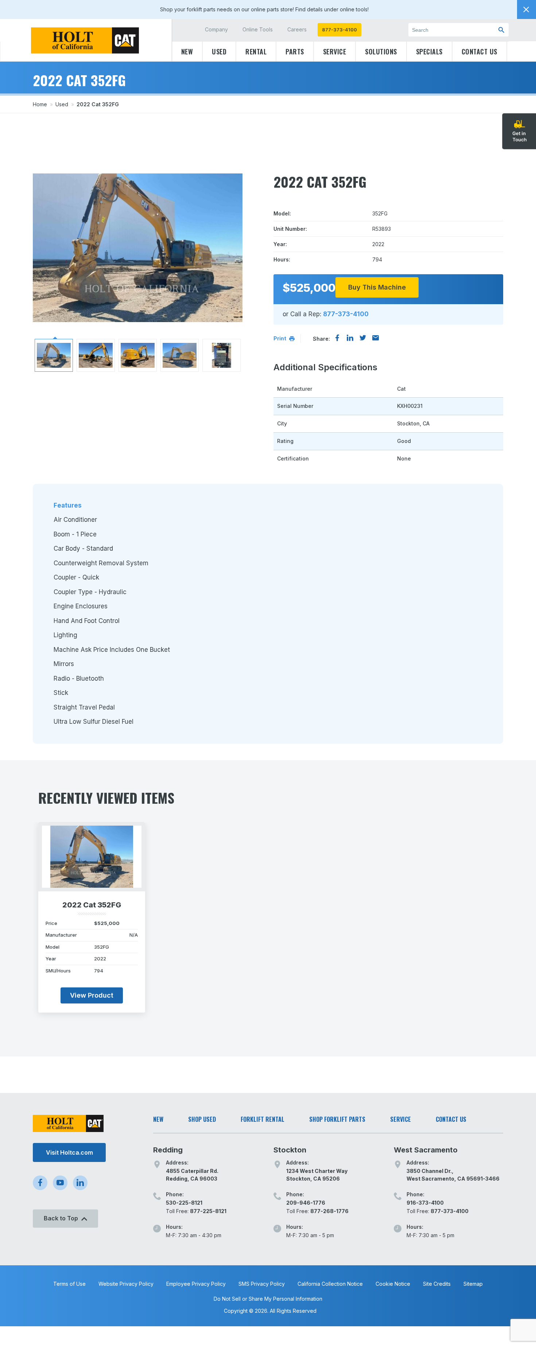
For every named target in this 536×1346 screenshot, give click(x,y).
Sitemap (473, 1284)
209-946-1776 (305, 1203)
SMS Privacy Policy (261, 1284)
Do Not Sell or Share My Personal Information (268, 1299)
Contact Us (479, 51)
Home (40, 104)
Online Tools (257, 29)
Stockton (289, 1150)
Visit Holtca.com (69, 1152)
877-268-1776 (329, 1211)
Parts (295, 51)
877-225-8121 (208, 1211)
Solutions (381, 51)
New (187, 51)
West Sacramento (426, 1150)
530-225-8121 (184, 1203)
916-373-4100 (425, 1203)
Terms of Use (69, 1284)
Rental (256, 51)
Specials (429, 51)
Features (68, 505)
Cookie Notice (393, 1284)
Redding (168, 1150)
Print (280, 338)
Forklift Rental (262, 1119)
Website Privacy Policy (126, 1284)
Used (219, 51)
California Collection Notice (330, 1284)
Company (216, 29)
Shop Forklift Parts (337, 1119)
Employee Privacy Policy (196, 1284)
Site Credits (437, 1284)
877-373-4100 (339, 29)
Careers (297, 29)
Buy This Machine (377, 287)
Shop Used (202, 1119)
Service (334, 51)
